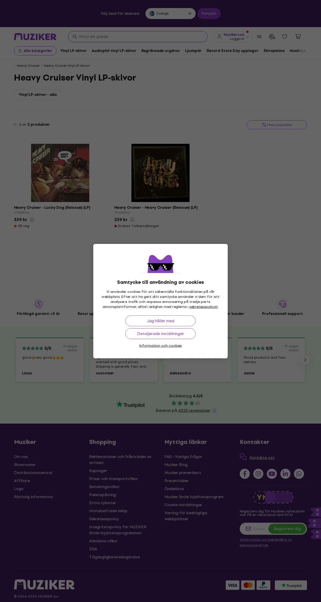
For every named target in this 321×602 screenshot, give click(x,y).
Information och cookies (160, 345)
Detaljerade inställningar (160, 333)
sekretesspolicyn (203, 307)
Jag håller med (160, 321)
